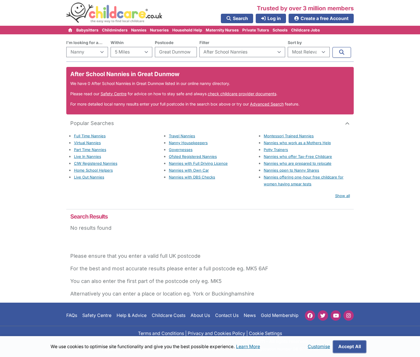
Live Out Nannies (89, 177)
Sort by (295, 42)
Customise (319, 346)
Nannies (139, 30)
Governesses (181, 149)
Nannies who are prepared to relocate (297, 163)
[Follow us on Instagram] (348, 315)
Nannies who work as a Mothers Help (297, 142)
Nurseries (159, 30)
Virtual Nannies (87, 142)
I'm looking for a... (84, 42)
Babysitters (87, 30)
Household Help (187, 30)
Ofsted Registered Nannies (193, 156)
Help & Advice (132, 315)
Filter (204, 42)
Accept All (349, 346)
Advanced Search (267, 104)
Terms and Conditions (161, 333)
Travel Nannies (182, 136)
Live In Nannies (87, 156)
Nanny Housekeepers (188, 142)
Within (117, 42)
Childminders (115, 30)
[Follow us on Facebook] (310, 315)
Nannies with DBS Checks (192, 177)
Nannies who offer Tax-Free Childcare (298, 156)
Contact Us (227, 315)
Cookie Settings (265, 333)
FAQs (71, 315)
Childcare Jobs (305, 30)
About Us (200, 315)
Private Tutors (255, 30)
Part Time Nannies (90, 149)
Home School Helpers (93, 170)
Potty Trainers (276, 149)
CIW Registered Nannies (95, 163)
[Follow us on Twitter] (323, 315)
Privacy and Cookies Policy (216, 333)
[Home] (70, 30)
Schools (280, 30)
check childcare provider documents (242, 93)
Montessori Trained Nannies (289, 136)
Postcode (164, 42)
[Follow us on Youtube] (336, 315)
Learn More (248, 346)
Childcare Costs (168, 315)
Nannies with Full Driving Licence (198, 163)
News (250, 315)
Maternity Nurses (222, 30)
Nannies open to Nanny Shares (291, 170)
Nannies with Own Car (189, 170)
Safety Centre (114, 93)
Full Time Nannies (90, 136)
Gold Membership (280, 315)
